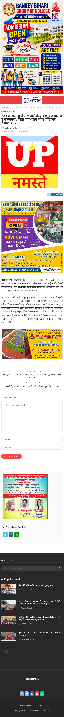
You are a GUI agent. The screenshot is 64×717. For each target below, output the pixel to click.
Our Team (46, 710)
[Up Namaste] (32, 99)
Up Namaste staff (11, 128)
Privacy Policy (20, 710)
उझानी (4, 111)
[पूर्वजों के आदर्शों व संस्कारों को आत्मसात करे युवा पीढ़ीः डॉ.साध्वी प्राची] (8, 636)
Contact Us (34, 710)
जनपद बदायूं (12, 111)
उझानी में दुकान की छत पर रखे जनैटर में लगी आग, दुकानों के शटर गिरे (31, 386)
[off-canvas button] (5, 100)
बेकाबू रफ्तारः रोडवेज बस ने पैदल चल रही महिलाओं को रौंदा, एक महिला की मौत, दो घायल (32, 376)
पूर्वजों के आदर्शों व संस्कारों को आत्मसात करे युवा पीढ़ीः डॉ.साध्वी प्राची (40, 634)
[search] (59, 100)
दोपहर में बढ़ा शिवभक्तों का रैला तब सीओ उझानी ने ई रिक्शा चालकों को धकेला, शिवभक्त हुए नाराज (39, 602)
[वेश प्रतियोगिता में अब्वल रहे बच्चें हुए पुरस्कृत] (8, 589)
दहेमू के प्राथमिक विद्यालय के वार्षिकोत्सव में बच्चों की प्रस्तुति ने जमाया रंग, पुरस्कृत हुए (39, 618)
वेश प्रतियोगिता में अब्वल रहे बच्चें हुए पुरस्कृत (36, 585)
